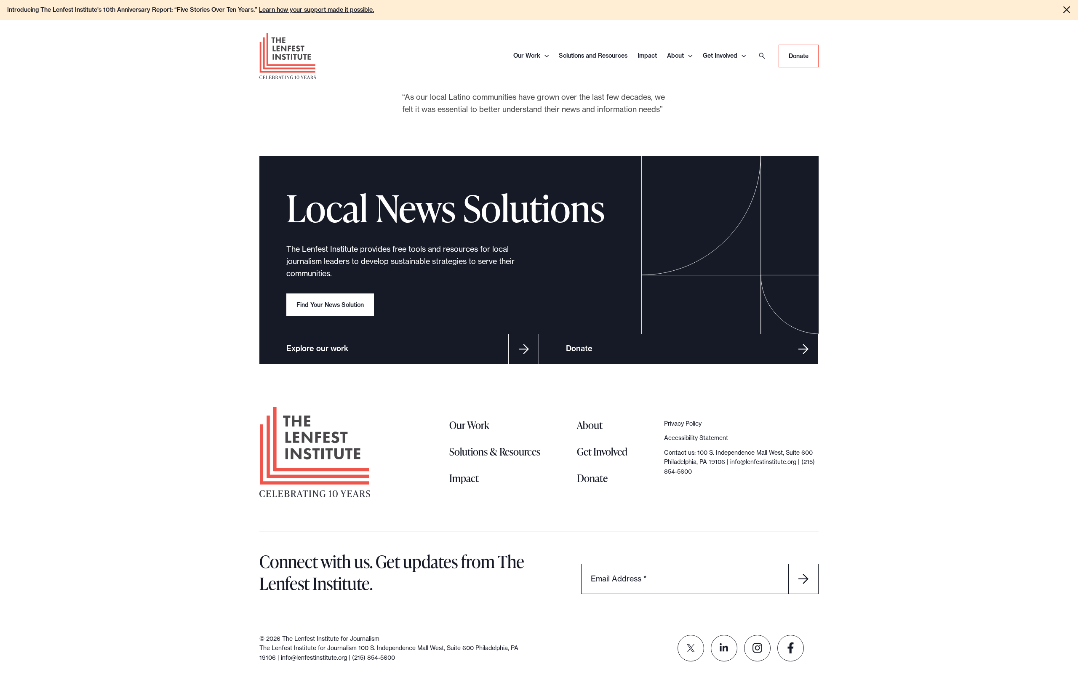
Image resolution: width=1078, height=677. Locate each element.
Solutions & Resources (494, 451)
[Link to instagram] (757, 648)
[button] (1066, 9)
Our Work (526, 55)
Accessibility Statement (696, 438)
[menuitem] (691, 648)
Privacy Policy (683, 423)
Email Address (618, 578)
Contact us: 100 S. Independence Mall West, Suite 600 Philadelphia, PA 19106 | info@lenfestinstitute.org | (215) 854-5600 (739, 462)
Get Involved (720, 55)
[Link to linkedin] (724, 648)
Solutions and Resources (593, 55)
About (675, 55)
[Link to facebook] (790, 648)
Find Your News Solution (330, 305)
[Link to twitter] (691, 648)
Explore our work (317, 348)
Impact (647, 55)
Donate (798, 56)
